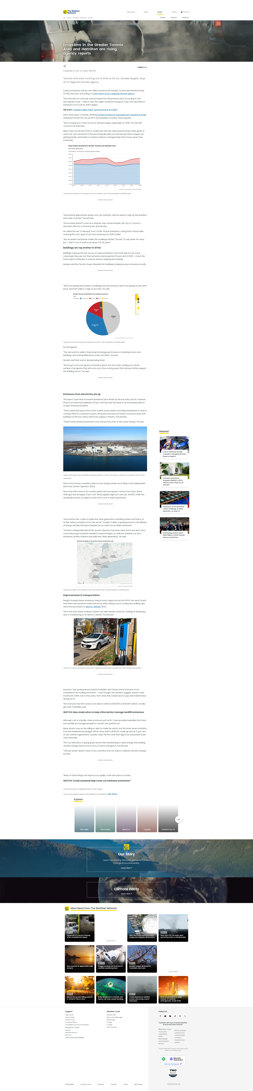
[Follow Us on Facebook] (160, 1016)
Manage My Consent (72, 1027)
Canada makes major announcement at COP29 (95, 109)
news (69, 18)
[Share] (64, 66)
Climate (75, 18)
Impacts (83, 18)
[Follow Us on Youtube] (170, 1016)
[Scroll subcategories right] (178, 819)
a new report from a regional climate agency (113, 93)
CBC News (112, 794)
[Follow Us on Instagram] (165, 1016)
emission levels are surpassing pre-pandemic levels (122, 115)
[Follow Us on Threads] (180, 1016)
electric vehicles (93, 606)
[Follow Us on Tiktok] (175, 1016)
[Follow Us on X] (185, 1016)
